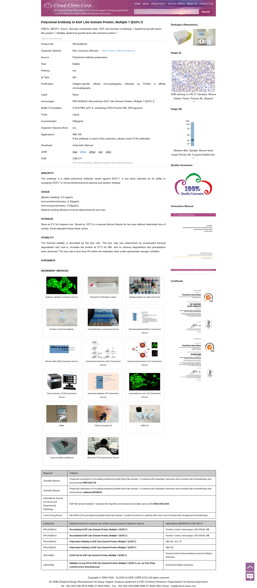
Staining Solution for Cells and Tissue (144, 297)
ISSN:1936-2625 (161, 504)
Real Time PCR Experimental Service (103, 458)
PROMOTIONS (158, 4)
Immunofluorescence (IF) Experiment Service (144, 395)
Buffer (61, 425)
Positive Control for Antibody (62, 329)
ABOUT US (192, 4)
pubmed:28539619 (92, 492)
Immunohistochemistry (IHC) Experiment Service (103, 363)
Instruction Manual (83, 145)
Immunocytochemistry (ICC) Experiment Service (144, 363)
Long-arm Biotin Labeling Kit (61, 458)
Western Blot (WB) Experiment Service (61, 361)
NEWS (146, 4)
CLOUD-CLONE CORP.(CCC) (132, 577)
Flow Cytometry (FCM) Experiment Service (62, 395)
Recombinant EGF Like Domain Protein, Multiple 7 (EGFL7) (98, 529)
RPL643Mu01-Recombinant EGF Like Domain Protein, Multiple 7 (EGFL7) (114, 101)
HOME (137, 4)
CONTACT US (206, 4)
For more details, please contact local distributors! (103, 162)
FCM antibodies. (142, 138)
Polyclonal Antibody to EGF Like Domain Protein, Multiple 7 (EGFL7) (103, 541)
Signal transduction (51, 38)
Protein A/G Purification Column (103, 297)
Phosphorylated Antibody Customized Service (144, 331)
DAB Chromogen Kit (103, 425)
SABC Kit (144, 425)
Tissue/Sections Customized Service (103, 329)
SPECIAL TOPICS (176, 4)
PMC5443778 (89, 483)
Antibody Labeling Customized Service (61, 297)
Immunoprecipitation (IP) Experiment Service (103, 395)
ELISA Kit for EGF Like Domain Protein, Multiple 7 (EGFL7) (98, 555)
